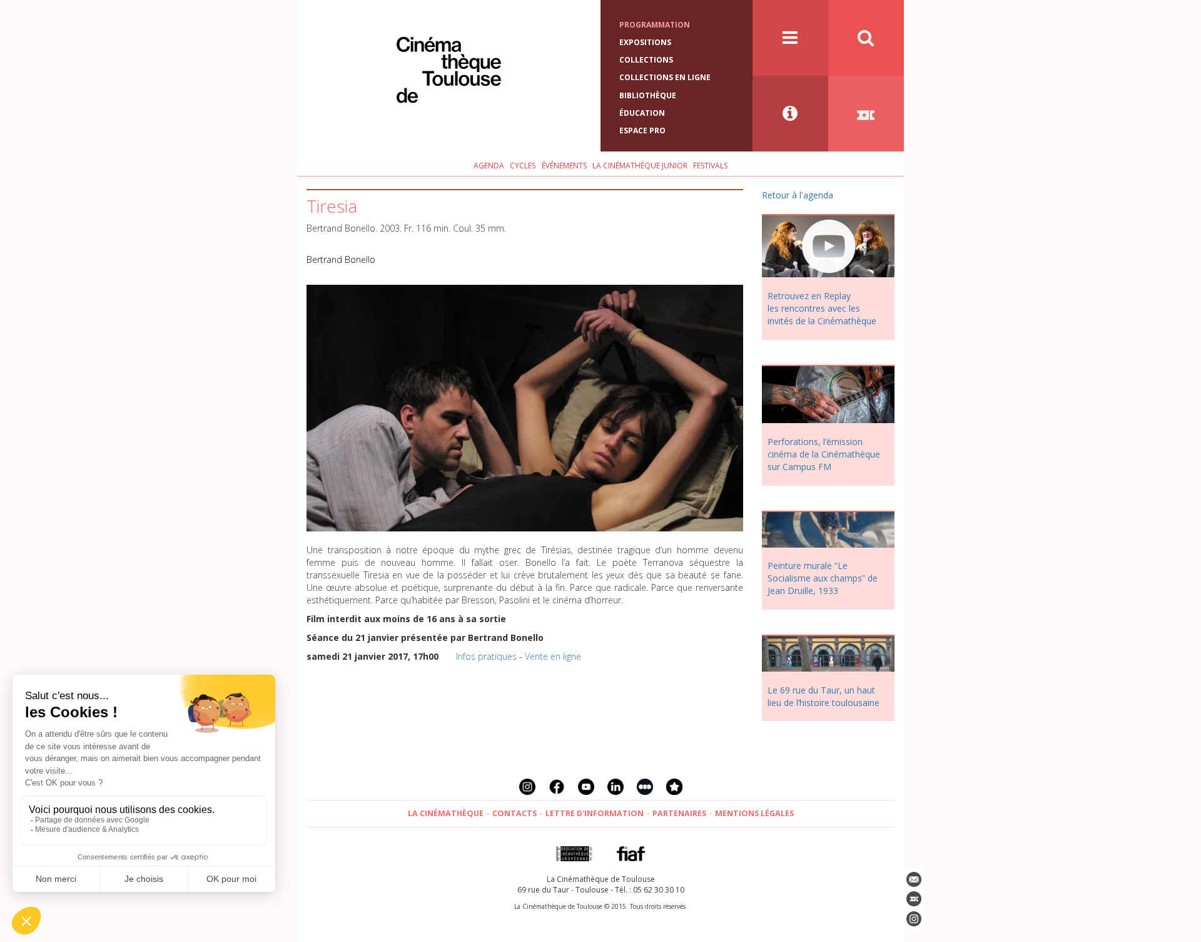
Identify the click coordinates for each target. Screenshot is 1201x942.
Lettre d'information (594, 813)
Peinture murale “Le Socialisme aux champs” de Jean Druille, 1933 (823, 578)
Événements (564, 165)
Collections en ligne (665, 77)
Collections (646, 59)
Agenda (489, 165)
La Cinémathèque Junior (639, 165)
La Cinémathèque (446, 813)
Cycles (522, 165)
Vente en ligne (553, 656)
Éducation (642, 113)
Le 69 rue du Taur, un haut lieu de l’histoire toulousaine (823, 696)
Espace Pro (642, 130)
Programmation (654, 24)
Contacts (514, 813)
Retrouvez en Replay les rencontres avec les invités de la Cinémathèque (822, 308)
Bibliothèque (647, 95)
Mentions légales (754, 813)
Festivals (710, 165)
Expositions (645, 42)
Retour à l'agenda (797, 195)
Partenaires (679, 813)
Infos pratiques (486, 656)
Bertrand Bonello (341, 259)
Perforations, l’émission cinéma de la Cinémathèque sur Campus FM (824, 454)
